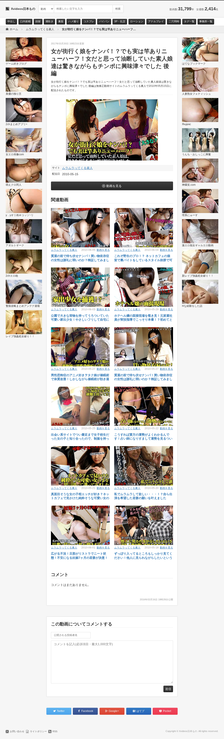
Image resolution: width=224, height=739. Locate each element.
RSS (54, 731)
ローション (136, 21)
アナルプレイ (156, 21)
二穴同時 (174, 21)
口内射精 (25, 21)
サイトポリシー (38, 731)
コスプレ (89, 21)
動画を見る (114, 186)
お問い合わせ (17, 731)
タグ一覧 (189, 21)
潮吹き (49, 21)
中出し (11, 21)
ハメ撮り (73, 21)
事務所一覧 (205, 21)
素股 (60, 21)
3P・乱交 (119, 21)
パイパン (104, 21)
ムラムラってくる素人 (77, 168)
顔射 (38, 21)
